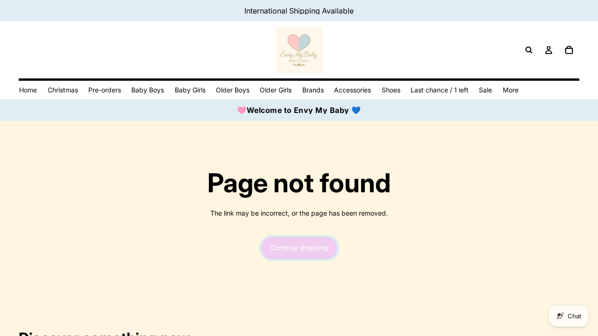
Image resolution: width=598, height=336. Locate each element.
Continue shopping (299, 248)
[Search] (529, 50)
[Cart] (569, 50)
